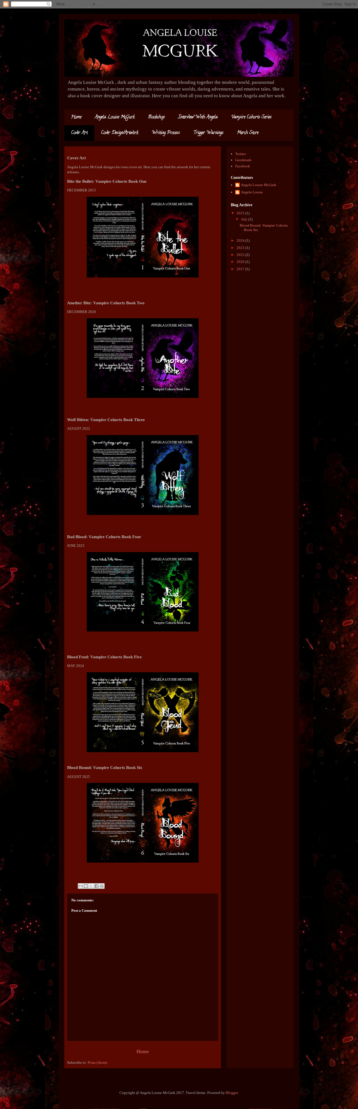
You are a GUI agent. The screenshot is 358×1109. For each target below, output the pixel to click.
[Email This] (80, 886)
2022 (241, 255)
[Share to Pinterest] (102, 886)
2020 (241, 262)
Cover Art (79, 133)
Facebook (242, 166)
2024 (241, 240)
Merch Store (247, 133)
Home (76, 117)
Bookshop (156, 117)
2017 (241, 269)
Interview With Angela (198, 117)
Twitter (240, 154)
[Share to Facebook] (96, 886)
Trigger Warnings (208, 133)
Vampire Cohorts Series (251, 117)
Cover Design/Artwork (119, 133)
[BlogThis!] (86, 886)
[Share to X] (91, 886)
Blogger (232, 1093)
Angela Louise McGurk (115, 117)
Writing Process (166, 133)
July (244, 219)
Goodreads (243, 160)
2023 (241, 248)
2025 (241, 213)
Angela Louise (252, 192)
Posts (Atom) (97, 1062)
